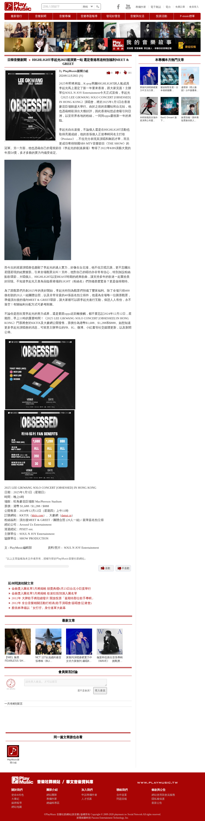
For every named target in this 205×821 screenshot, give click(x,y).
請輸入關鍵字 (51, 6)
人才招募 (86, 798)
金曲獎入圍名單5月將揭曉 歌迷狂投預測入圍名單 (44, 593)
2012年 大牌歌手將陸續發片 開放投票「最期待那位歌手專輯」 (53, 598)
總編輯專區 (52, 802)
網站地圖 (16, 806)
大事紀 (15, 798)
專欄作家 (141, 6)
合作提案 (122, 794)
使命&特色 (17, 794)
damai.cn (66, 515)
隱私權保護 (158, 798)
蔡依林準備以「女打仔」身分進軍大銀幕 (39, 607)
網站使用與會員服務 (163, 794)
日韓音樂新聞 (17, 59)
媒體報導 (16, 802)
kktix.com (37, 515)
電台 (168, 6)
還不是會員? (83, 690)
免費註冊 (180, 7)
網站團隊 (51, 794)
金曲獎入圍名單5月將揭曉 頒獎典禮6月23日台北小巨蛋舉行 (51, 588)
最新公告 (157, 802)
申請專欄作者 (89, 794)
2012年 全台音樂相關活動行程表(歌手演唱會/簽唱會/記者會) (51, 603)
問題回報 (122, 798)
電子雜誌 (156, 6)
